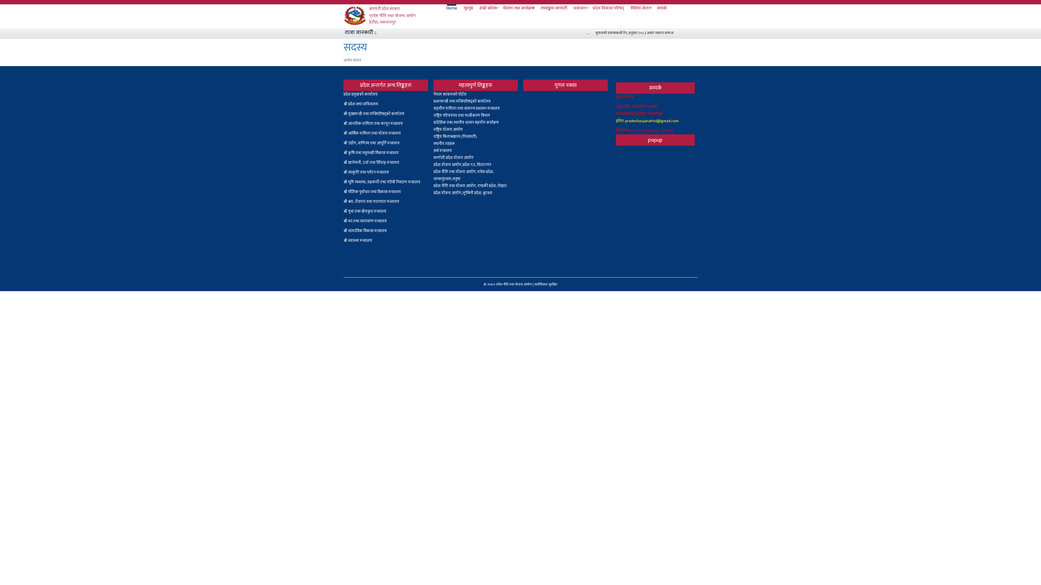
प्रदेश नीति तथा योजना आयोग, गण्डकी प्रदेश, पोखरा (470, 186)
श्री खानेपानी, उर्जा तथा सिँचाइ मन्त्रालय (371, 162)
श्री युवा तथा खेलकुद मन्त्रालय (364, 211)
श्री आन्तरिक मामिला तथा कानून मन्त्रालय (373, 123)
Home (451, 8)
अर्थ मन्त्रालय (442, 150)
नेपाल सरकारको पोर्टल (450, 94)
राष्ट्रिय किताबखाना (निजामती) (455, 136)
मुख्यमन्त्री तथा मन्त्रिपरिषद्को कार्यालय (376, 113)
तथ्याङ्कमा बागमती (554, 8)
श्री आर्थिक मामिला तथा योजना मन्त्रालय (372, 133)
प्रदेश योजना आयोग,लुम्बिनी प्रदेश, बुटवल (462, 193)
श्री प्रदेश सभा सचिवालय (360, 104)
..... (579, 33)
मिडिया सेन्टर (640, 8)
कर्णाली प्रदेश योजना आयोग (453, 157)
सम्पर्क (662, 8)
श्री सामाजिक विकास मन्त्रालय (365, 230)
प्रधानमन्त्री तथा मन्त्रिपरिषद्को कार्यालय (462, 101)
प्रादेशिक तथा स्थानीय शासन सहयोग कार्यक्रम (466, 122)
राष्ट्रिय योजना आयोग (448, 129)
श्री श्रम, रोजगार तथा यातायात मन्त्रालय (371, 201)
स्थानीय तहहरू (444, 143)
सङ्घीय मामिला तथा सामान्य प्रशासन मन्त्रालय (466, 108)
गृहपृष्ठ (468, 8)
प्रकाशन (580, 8)
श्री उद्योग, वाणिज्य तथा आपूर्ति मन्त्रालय (371, 143)
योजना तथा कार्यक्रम (518, 8)
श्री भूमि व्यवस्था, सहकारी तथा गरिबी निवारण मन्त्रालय (381, 182)
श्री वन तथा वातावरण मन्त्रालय (365, 221)
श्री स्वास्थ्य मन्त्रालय (358, 240)
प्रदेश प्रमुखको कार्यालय (360, 94)
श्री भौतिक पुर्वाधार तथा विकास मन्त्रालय (372, 191)
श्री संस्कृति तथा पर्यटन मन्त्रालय (366, 172)
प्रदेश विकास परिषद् (608, 8)
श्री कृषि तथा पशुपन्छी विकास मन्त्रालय (371, 153)
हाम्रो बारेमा (488, 8)
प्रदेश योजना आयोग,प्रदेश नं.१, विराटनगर (462, 164)
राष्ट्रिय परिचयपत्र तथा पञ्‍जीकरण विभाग (461, 115)
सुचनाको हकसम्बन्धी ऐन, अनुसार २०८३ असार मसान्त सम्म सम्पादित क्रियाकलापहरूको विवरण (647, 33)
